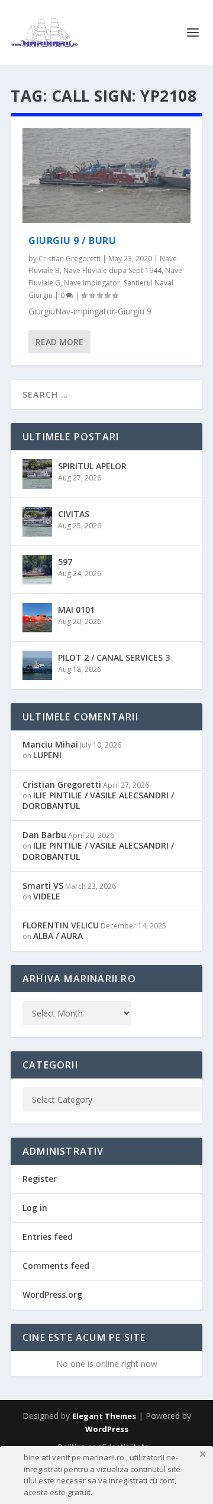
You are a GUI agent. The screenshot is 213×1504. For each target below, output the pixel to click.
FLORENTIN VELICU (60, 925)
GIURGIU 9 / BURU (72, 240)
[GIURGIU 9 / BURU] (106, 175)
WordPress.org (52, 1294)
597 (65, 561)
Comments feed (55, 1265)
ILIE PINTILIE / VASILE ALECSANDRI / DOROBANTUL (98, 800)
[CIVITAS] (37, 522)
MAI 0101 (76, 609)
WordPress (106, 1429)
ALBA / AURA (58, 935)
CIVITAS (73, 513)
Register (39, 1178)
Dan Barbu (44, 834)
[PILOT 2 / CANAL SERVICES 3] (37, 665)
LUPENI (47, 755)
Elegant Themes (104, 1416)
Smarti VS (42, 885)
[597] (37, 569)
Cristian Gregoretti (69, 259)
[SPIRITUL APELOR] (37, 474)
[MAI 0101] (37, 617)
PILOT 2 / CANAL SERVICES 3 (114, 657)
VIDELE (46, 896)
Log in (34, 1207)
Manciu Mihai (50, 744)
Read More (59, 341)
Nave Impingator (92, 283)
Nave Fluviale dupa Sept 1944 (112, 270)
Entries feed (47, 1236)
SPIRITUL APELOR (92, 466)
